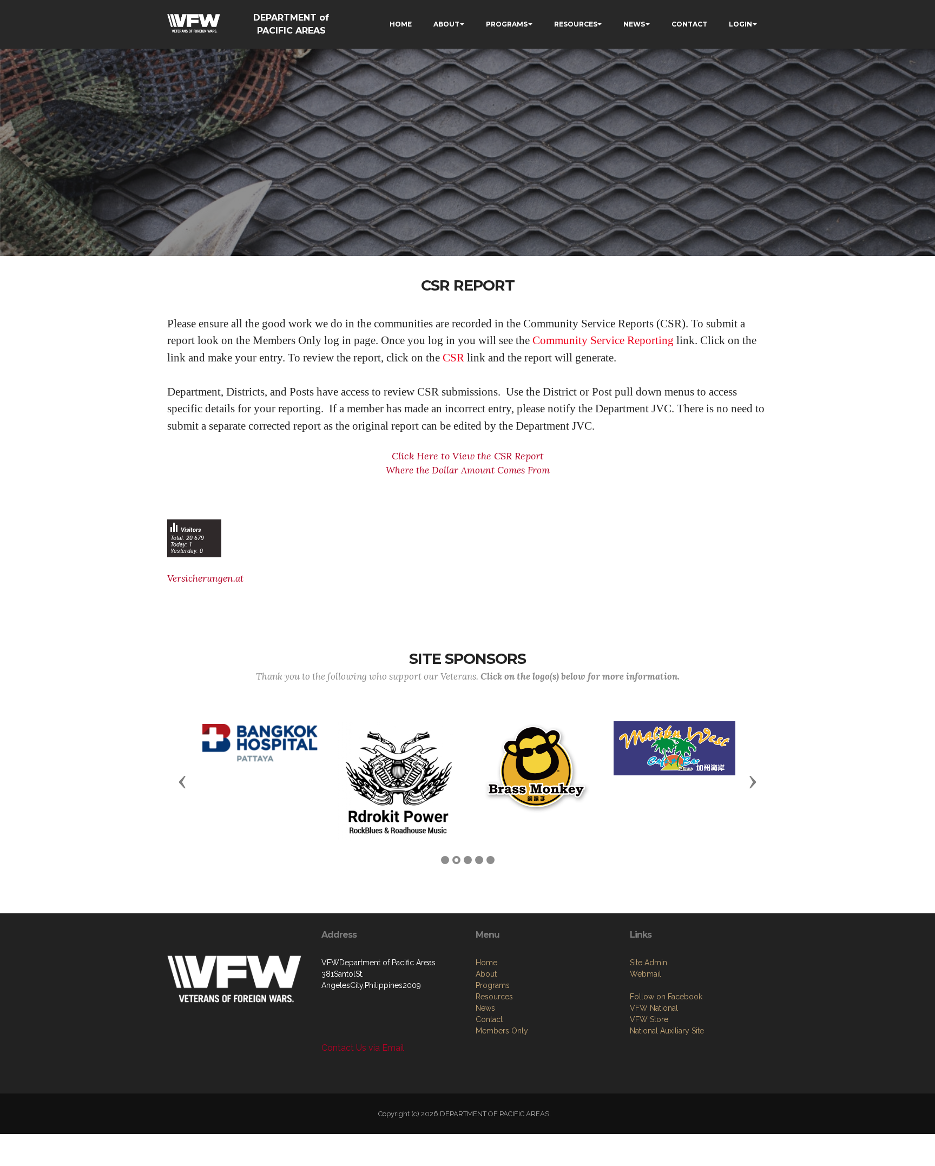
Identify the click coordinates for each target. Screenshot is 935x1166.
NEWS (634, 24)
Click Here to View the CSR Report (468, 456)
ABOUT (446, 24)
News (485, 1008)
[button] (182, 781)
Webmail (645, 974)
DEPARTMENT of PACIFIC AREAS (291, 24)
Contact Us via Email (362, 1048)
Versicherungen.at (205, 578)
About (486, 974)
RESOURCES (575, 24)
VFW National (654, 1008)
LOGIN (740, 24)
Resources (494, 996)
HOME (401, 24)
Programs (493, 985)
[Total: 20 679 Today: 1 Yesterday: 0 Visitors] (194, 565)
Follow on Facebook (666, 996)
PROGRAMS (507, 24)
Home (486, 962)
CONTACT (689, 24)
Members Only (502, 1030)
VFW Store (649, 1019)
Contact (489, 1019)
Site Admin (648, 962)
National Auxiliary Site (667, 1030)
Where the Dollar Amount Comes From (468, 470)
